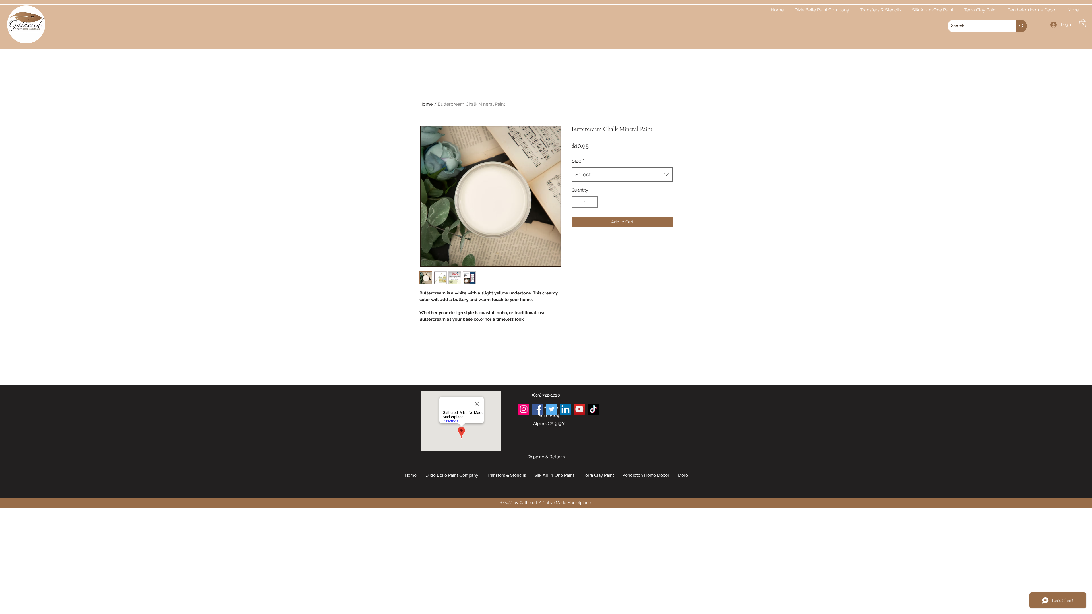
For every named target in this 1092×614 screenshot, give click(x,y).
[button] (1082, 23)
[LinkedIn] (565, 409)
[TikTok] (593, 409)
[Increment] (593, 202)
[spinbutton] (585, 202)
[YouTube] (579, 409)
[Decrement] (576, 202)
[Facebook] (537, 409)
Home (426, 104)
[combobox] (622, 174)
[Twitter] (551, 409)
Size (578, 161)
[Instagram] (523, 409)
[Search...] (1021, 26)
